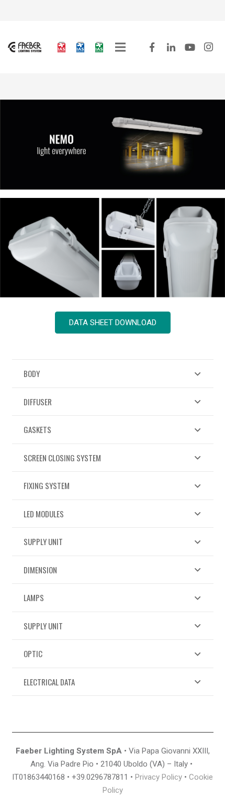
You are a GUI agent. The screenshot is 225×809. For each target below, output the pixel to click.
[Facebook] (152, 47)
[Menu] (120, 47)
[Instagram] (208, 47)
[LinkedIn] (171, 47)
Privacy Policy (158, 777)
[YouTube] (190, 47)
